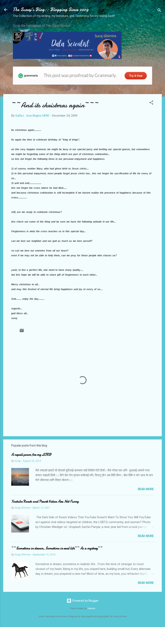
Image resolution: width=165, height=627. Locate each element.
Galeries (91, 608)
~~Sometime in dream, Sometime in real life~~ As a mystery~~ (57, 548)
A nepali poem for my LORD (31, 454)
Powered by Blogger (85, 600)
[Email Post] (21, 332)
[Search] (159, 11)
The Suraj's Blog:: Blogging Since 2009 (51, 9)
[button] (151, 103)
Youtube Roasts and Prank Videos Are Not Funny (45, 501)
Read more (146, 489)
